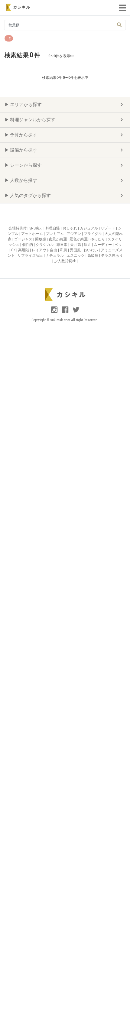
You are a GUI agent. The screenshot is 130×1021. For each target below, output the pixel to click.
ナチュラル (55, 255)
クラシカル (45, 245)
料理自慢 (53, 228)
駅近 (88, 245)
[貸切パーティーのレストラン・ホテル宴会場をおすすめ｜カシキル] (18, 7)
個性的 (28, 245)
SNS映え (36, 228)
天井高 (76, 245)
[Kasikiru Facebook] (65, 312)
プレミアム (55, 234)
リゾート (108, 228)
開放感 (41, 239)
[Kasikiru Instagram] (54, 312)
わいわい (91, 250)
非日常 (62, 245)
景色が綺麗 (79, 239)
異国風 (76, 250)
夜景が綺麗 (58, 239)
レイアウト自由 (45, 250)
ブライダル (93, 234)
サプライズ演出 (31, 255)
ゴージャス (23, 239)
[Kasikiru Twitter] (76, 312)
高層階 (24, 250)
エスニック (76, 255)
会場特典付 (18, 228)
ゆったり (98, 239)
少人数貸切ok (65, 261)
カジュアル (89, 228)
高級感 (93, 255)
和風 (64, 250)
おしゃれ (70, 228)
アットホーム (32, 234)
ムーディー (103, 245)
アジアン (74, 234)
